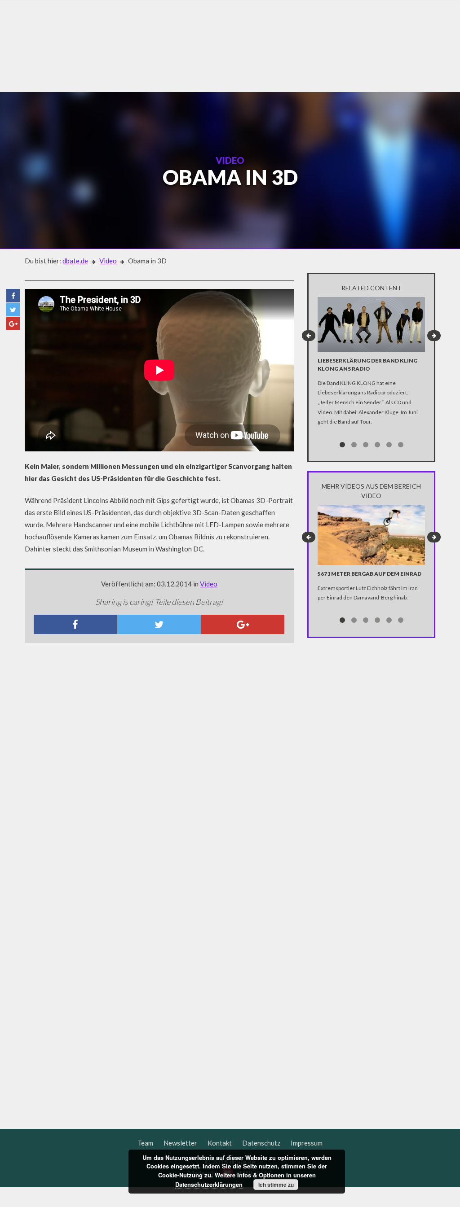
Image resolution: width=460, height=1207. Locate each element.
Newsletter (180, 1143)
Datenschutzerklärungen (209, 1184)
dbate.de (75, 261)
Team (145, 1143)
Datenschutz (261, 1143)
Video (108, 261)
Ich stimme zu (276, 1185)
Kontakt (220, 1143)
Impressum (307, 1143)
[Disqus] (159, 768)
